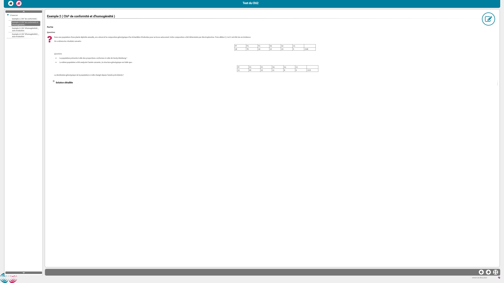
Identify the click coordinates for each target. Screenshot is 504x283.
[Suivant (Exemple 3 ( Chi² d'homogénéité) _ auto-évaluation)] (488, 272)
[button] (275, 82)
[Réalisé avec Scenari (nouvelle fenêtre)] (499, 278)
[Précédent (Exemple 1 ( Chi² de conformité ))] (481, 272)
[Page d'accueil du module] (10, 3)
